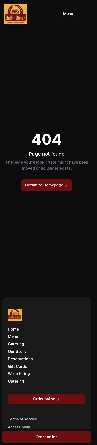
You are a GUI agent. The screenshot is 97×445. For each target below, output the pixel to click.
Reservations (20, 359)
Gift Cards (17, 366)
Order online (47, 437)
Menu (68, 13)
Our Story (17, 351)
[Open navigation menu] (83, 14)
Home (13, 329)
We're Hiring (19, 373)
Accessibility (19, 427)
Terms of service (22, 419)
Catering (16, 344)
